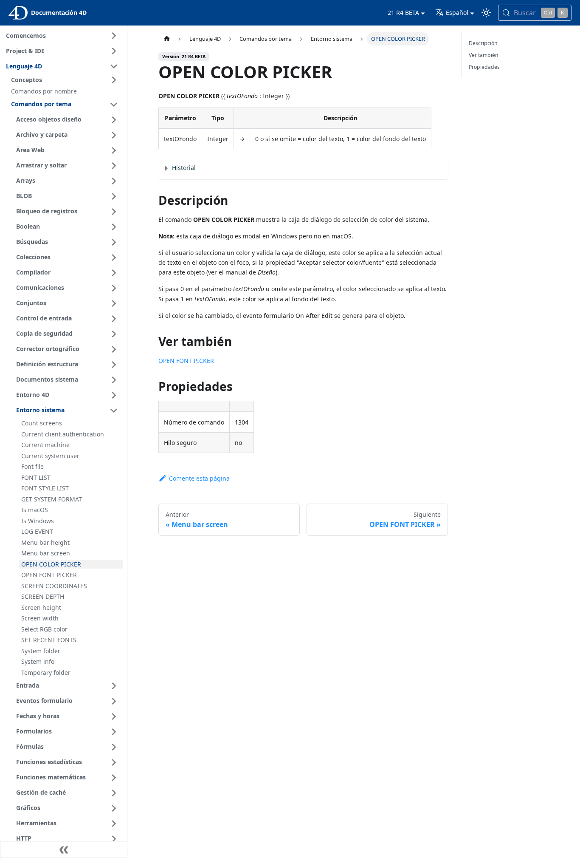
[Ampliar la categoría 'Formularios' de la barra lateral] (113, 732)
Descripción (483, 43)
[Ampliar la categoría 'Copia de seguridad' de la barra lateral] (113, 334)
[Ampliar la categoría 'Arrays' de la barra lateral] (113, 181)
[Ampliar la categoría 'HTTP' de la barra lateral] (113, 839)
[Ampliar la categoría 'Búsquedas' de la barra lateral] (113, 242)
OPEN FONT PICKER (186, 361)
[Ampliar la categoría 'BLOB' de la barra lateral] (113, 196)
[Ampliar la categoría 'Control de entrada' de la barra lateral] (113, 319)
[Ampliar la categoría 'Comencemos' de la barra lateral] (113, 35)
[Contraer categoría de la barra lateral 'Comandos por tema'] (113, 104)
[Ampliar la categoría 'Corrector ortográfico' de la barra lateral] (113, 349)
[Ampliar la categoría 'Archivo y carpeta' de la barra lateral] (113, 135)
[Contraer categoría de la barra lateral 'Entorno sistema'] (113, 410)
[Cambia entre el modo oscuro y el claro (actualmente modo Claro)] (486, 13)
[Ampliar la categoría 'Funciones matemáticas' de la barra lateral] (113, 777)
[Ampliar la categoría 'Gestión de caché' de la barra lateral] (113, 793)
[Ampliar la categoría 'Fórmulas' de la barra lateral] (113, 747)
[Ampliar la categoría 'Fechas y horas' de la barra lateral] (113, 716)
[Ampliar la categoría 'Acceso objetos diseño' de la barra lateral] (113, 120)
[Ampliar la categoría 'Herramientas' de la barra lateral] (113, 823)
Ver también (483, 55)
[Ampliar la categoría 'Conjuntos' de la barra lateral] (113, 303)
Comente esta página (199, 478)
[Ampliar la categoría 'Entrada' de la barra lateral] (113, 686)
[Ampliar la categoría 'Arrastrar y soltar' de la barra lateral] (113, 166)
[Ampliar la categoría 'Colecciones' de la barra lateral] (113, 257)
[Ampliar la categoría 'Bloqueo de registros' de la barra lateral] (113, 211)
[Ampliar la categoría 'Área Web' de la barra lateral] (113, 150)
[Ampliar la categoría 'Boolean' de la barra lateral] (113, 227)
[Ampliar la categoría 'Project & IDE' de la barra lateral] (113, 51)
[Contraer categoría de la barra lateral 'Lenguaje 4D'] (113, 66)
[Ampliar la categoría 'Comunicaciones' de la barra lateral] (113, 288)
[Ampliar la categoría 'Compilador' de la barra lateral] (113, 273)
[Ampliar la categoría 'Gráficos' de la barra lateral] (113, 808)
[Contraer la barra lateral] (63, 849)
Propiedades (484, 67)
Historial (184, 168)
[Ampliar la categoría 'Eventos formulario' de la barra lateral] (113, 701)
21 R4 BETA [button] (403, 12)
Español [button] (457, 12)
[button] (65, 80)
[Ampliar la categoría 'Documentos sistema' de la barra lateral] (113, 380)
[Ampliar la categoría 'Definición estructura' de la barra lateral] (113, 364)
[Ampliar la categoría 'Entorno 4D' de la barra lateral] (113, 395)
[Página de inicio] (166, 38)
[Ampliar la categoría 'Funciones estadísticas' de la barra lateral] (113, 762)
